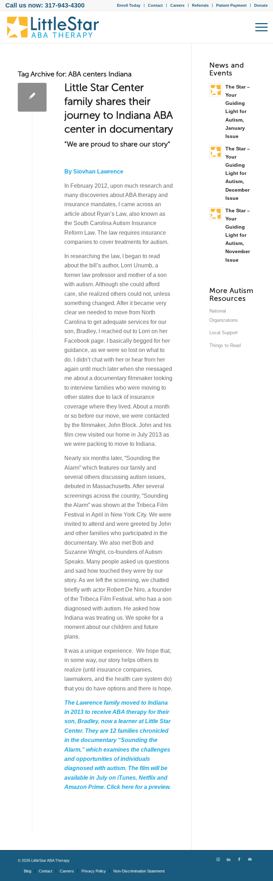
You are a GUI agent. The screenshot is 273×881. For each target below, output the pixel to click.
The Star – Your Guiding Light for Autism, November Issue (237, 235)
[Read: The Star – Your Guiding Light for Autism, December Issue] (215, 151)
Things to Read (225, 345)
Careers (177, 5)
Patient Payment (231, 5)
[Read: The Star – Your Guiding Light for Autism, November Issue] (215, 213)
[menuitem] (128, 5)
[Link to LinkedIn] (228, 859)
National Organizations (223, 315)
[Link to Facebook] (239, 859)
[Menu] (258, 27)
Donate (261, 5)
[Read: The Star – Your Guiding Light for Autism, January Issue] (215, 90)
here (128, 787)
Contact (155, 5)
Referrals (200, 5)
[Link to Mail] (250, 859)
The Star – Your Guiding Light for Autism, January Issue (237, 111)
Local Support (223, 332)
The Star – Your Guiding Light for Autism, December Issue (237, 173)
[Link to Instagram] (218, 859)
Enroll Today (128, 5)
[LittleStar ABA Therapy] (53, 27)
